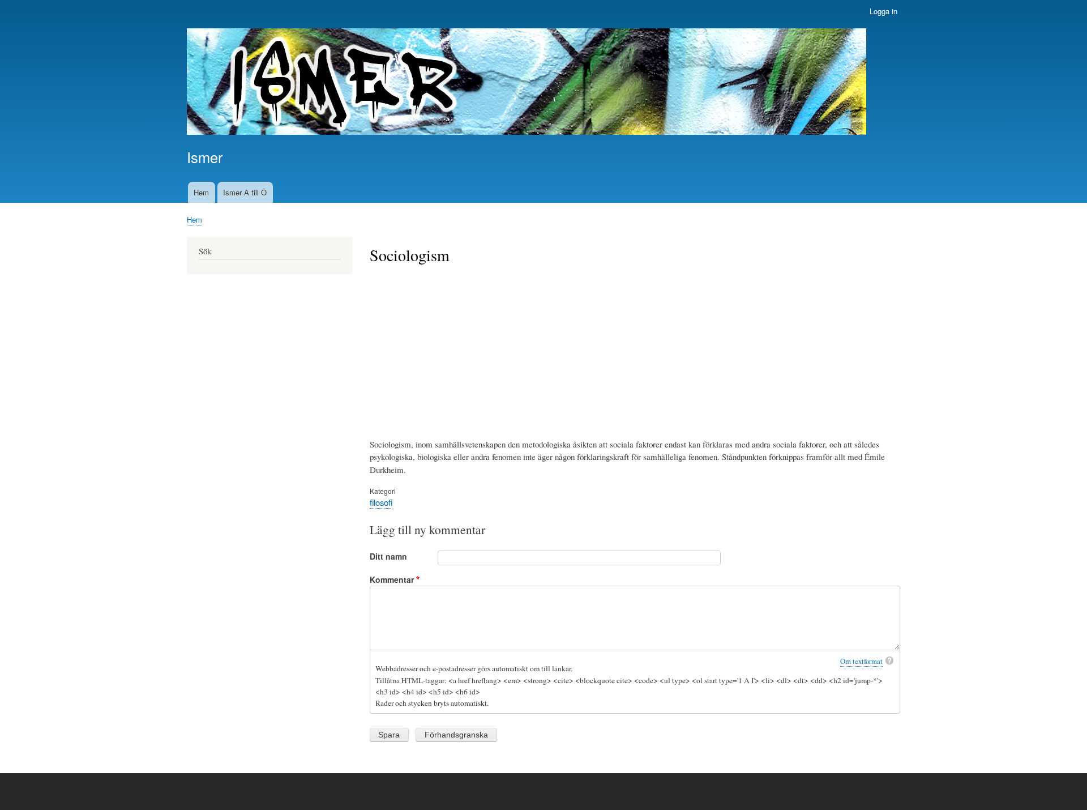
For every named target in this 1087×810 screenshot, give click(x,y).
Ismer (204, 157)
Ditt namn (388, 556)
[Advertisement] (635, 350)
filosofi (381, 502)
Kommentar (392, 579)
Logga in (883, 11)
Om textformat (861, 661)
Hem (201, 192)
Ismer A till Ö (245, 192)
